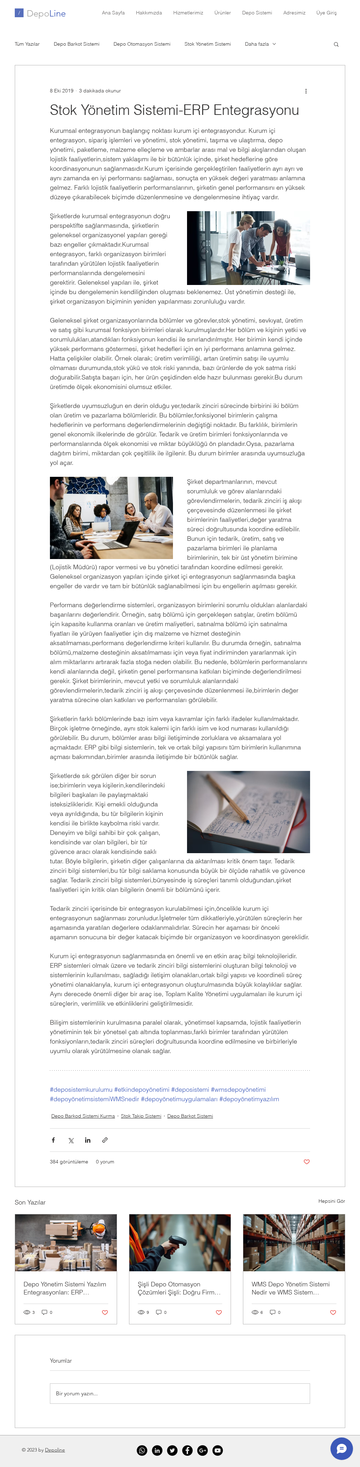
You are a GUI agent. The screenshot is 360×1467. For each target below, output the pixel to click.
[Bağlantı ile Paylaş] (105, 1140)
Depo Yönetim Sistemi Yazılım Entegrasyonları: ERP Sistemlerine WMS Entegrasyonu (65, 1288)
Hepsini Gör (332, 1201)
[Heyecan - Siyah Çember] (172, 1450)
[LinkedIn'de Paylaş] (87, 1140)
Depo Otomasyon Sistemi (142, 44)
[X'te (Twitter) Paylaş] (70, 1140)
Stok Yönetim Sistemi (208, 44)
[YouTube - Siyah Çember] (217, 1450)
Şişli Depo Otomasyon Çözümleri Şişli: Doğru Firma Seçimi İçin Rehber (178, 1288)
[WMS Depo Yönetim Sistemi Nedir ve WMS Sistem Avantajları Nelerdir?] (294, 1242)
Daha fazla (257, 44)
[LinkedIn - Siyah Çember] (157, 1450)
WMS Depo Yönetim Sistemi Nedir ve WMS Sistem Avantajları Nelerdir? (291, 1288)
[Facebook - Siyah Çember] (187, 1450)
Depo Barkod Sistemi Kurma (83, 1116)
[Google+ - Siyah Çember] (202, 1450)
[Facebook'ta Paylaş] (53, 1140)
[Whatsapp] (142, 1450)
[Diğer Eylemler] (306, 90)
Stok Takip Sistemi (141, 1116)
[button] (336, 44)
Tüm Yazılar (27, 44)
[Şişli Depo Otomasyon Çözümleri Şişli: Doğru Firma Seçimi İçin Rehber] (180, 1242)
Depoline (55, 1450)
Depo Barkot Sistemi (76, 44)
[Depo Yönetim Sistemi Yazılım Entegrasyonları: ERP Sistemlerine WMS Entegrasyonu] (66, 1242)
